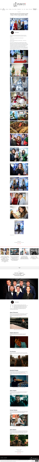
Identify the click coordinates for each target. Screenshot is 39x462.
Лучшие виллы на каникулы (35, 9)
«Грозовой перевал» (23, 373)
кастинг (21, 449)
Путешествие (30, 9)
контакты (1, 457)
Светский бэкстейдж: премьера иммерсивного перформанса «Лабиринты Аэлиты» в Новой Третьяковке (24, 257)
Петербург (10, 9)
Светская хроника (24, 255)
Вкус (24, 9)
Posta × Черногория (3, 9)
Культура (7, 9)
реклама (5, 457)
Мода (13, 9)
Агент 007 (18, 449)
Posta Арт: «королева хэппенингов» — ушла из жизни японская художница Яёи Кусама (34, 257)
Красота (15, 9)
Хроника (27, 9)
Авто (22, 9)
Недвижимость (19, 9)
